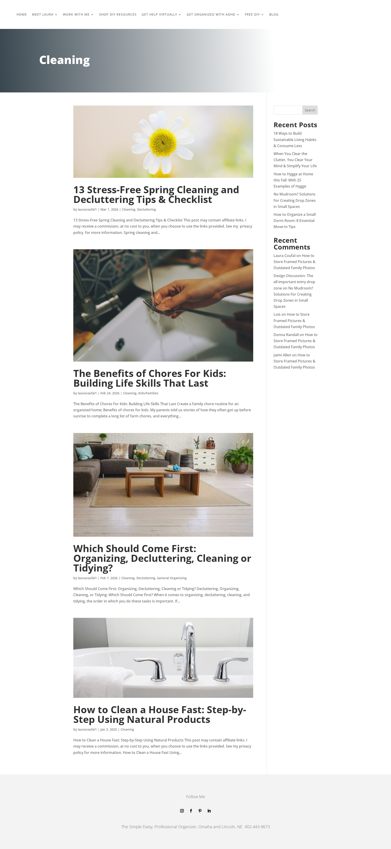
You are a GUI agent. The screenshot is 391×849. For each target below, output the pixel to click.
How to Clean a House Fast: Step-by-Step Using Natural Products (159, 714)
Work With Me (76, 14)
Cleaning (128, 209)
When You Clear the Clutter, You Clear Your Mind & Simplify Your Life (295, 159)
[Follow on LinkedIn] (209, 810)
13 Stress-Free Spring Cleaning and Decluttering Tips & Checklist (156, 194)
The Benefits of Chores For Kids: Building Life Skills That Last (149, 378)
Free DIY (252, 14)
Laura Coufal (285, 255)
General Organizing (172, 578)
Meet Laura (42, 14)
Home (22, 14)
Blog (274, 14)
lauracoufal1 (87, 209)
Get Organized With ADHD (211, 14)
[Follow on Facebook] (191, 810)
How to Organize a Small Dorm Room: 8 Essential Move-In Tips (295, 220)
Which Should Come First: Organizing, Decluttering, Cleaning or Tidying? (162, 558)
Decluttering (146, 209)
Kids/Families (148, 393)
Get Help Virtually (159, 14)
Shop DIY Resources (118, 14)
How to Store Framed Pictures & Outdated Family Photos (294, 261)
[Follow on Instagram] (182, 810)
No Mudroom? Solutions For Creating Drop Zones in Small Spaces (295, 200)
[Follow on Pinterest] (200, 810)
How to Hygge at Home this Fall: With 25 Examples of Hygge (293, 180)
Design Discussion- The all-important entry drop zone (294, 281)
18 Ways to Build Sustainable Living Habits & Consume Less (295, 139)
